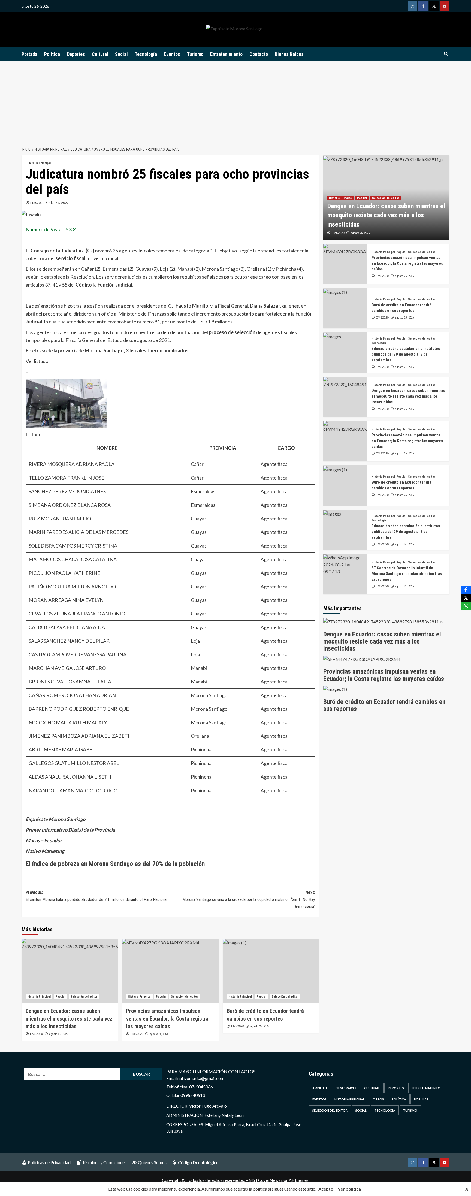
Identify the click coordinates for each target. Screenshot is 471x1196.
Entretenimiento (226, 54)
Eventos (172, 54)
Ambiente (320, 1088)
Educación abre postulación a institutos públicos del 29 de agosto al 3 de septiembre (406, 354)
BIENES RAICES (346, 1088)
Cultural (100, 54)
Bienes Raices (289, 54)
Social (121, 54)
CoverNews (269, 1180)
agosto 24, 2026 (404, 367)
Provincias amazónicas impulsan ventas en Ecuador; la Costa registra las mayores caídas (167, 1019)
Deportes (76, 54)
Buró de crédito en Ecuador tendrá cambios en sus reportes (384, 705)
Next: (248, 899)
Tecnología (146, 54)
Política (52, 54)
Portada (29, 54)
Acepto (325, 1188)
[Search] (446, 54)
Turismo (195, 54)
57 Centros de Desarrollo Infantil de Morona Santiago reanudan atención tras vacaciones (407, 574)
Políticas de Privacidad (49, 1162)
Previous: (96, 896)
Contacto (258, 54)
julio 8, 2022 (60, 203)
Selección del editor (84, 996)
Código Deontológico (198, 1162)
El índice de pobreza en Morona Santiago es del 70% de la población (115, 864)
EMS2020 (37, 203)
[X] (466, 598)
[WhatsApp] (466, 606)
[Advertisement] (235, 102)
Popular (60, 996)
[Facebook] (466, 590)
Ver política (349, 1188)
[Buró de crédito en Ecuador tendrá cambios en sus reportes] (271, 971)
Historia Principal (39, 163)
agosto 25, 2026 (259, 1026)
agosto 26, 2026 (58, 1034)
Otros (378, 1099)
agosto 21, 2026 (404, 586)
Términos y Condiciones (104, 1162)
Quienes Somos (152, 1162)
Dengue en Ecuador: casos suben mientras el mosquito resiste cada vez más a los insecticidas (69, 1019)
